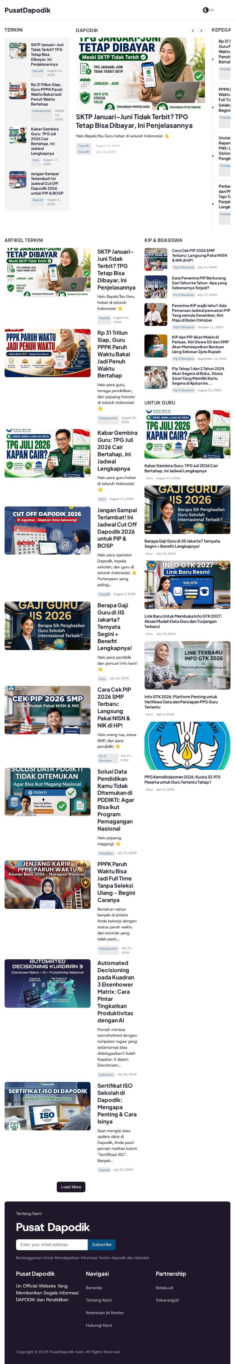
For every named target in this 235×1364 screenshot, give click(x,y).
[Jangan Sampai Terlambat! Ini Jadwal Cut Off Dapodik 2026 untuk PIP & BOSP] (17, 187)
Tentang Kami (98, 1300)
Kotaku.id (164, 1288)
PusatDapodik (28, 10)
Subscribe (101, 1244)
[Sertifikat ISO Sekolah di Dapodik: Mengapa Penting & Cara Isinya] (48, 1129)
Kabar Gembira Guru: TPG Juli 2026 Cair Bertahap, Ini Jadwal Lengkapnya (45, 141)
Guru (35, 160)
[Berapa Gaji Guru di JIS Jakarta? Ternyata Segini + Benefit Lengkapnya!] (48, 648)
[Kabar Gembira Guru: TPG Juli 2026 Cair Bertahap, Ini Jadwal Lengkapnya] (17, 142)
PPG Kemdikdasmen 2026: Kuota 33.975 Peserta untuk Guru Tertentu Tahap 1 (182, 779)
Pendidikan (106, 853)
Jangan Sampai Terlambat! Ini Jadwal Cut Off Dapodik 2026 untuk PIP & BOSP (47, 183)
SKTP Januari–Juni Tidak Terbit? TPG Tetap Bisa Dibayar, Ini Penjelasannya (47, 54)
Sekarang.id (167, 1300)
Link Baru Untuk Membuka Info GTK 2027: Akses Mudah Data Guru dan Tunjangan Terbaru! (183, 621)
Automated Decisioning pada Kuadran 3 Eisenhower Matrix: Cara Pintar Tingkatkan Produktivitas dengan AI (115, 991)
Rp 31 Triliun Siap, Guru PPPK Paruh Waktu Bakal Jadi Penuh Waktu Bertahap (46, 94)
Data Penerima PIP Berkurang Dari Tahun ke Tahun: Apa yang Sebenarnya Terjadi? (199, 282)
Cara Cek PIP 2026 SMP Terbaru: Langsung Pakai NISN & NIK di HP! (114, 707)
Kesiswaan (106, 1075)
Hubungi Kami (99, 1325)
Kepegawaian (41, 111)
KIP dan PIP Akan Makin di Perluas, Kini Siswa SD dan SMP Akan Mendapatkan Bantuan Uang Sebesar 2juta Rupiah (200, 344)
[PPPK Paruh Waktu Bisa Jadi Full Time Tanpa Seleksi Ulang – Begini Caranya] (48, 907)
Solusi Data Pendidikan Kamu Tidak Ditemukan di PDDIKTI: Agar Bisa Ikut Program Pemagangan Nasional (115, 800)
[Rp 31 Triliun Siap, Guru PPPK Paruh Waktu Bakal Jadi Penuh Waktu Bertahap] (17, 98)
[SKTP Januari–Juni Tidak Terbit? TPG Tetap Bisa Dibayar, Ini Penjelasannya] (17, 58)
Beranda (94, 1288)
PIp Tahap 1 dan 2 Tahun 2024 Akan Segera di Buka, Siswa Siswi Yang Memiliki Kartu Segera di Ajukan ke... (198, 375)
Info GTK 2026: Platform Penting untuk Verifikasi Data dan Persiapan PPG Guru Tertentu (181, 701)
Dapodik (37, 71)
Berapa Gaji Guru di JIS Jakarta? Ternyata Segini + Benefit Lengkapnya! (114, 626)
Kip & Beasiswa (105, 758)
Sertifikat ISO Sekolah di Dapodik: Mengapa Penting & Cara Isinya (117, 1103)
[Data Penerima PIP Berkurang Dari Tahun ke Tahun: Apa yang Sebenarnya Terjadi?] (155, 297)
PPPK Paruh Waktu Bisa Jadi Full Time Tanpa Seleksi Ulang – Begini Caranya (116, 881)
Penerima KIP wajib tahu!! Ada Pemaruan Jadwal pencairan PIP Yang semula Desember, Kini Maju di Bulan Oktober (201, 312)
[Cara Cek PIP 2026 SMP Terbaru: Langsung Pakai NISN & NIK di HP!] (48, 733)
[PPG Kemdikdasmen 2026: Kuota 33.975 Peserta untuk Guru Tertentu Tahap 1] (187, 768)
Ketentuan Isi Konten (105, 1313)
